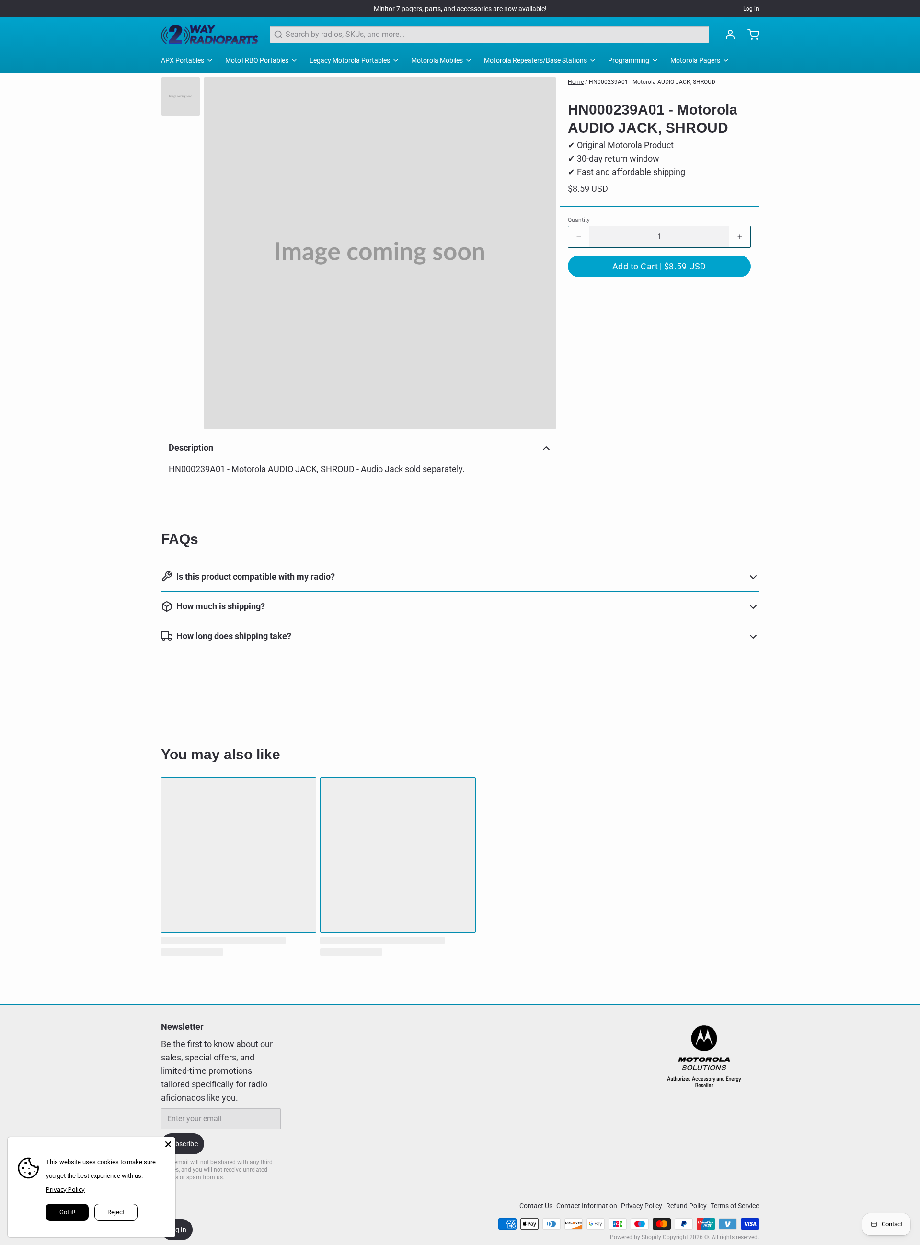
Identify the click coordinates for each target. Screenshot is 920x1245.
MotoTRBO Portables (256, 60)
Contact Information (586, 1206)
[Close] (168, 1144)
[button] (659, 266)
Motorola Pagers (695, 60)
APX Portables (182, 60)
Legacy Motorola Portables (350, 60)
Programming (628, 60)
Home (576, 82)
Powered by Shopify (635, 1237)
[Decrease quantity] (578, 236)
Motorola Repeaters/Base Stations (535, 60)
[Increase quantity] (739, 236)
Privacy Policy (641, 1206)
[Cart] (749, 34)
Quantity (579, 220)
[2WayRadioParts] (209, 34)
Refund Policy (686, 1206)
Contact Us (535, 1206)
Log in (751, 8)
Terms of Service (735, 1206)
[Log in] (726, 34)
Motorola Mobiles (437, 60)
